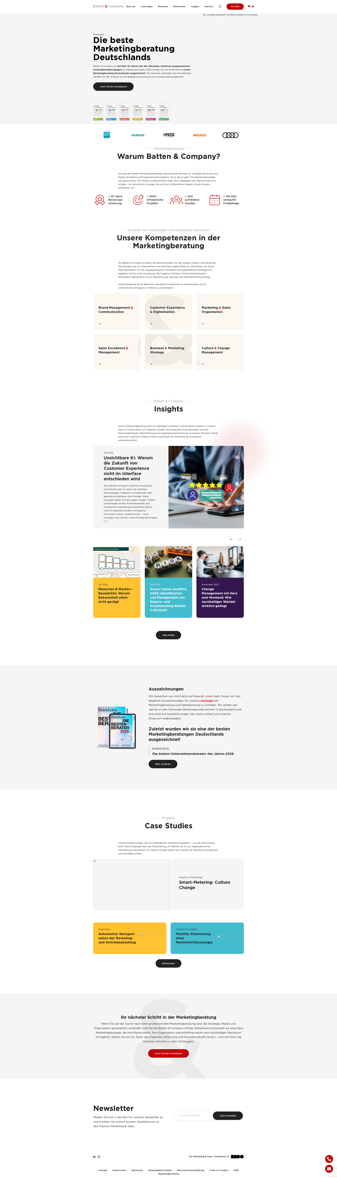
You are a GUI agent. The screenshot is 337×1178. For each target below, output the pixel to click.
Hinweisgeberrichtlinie (160, 1170)
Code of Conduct (219, 1170)
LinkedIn (94, 1156)
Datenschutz (119, 1170)
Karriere (209, 7)
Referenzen (179, 7)
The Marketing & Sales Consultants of (209, 1157)
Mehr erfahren (163, 764)
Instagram (99, 1156)
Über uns (130, 7)
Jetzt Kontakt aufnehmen (168, 1054)
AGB (236, 1170)
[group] (116, 582)
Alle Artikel (168, 635)
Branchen (163, 7)
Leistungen (147, 7)
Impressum (137, 1170)
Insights (195, 7)
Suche (220, 6)
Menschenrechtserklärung (190, 1170)
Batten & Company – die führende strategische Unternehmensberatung (108, 6)
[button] (231, 539)
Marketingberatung (168, 1174)
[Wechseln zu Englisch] (253, 6)
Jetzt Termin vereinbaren (113, 87)
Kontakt (235, 7)
